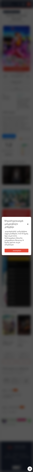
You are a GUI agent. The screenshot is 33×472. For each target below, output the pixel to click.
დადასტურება (17, 250)
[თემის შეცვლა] (29, 468)
